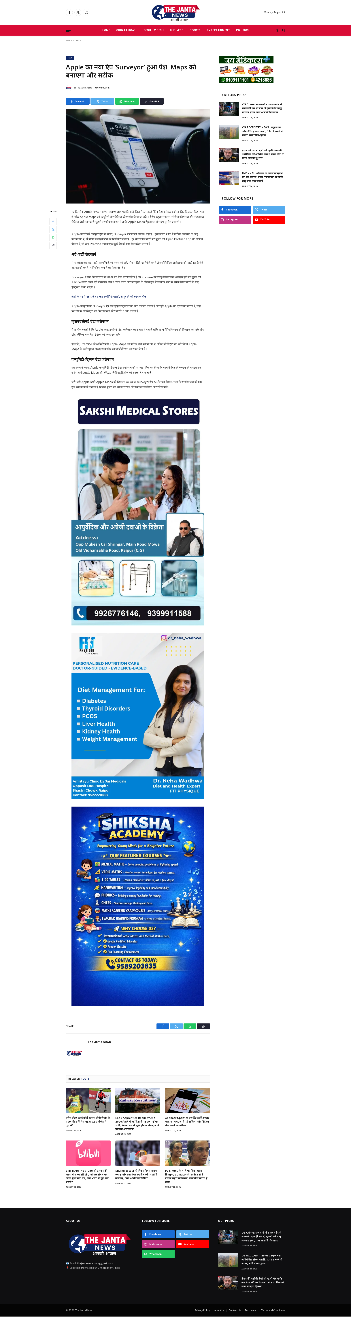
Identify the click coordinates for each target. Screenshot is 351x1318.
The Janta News (84, 88)
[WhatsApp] (53, 237)
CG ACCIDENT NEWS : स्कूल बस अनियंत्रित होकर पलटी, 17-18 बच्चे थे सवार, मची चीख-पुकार (262, 131)
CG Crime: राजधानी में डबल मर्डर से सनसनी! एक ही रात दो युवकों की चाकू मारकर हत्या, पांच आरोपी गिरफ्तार (262, 108)
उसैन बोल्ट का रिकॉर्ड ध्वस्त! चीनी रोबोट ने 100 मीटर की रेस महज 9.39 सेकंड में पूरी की (88, 1121)
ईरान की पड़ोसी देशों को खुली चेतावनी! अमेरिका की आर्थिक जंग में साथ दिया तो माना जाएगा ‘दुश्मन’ (263, 154)
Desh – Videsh (154, 30)
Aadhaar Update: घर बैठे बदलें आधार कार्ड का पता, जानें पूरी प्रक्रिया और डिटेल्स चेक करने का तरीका (187, 1121)
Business (177, 30)
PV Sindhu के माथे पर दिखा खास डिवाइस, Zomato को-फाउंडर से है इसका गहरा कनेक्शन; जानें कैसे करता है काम (186, 1176)
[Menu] (68, 30)
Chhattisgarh (126, 30)
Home (106, 30)
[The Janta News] (175, 12)
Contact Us (235, 1310)
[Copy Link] (53, 245)
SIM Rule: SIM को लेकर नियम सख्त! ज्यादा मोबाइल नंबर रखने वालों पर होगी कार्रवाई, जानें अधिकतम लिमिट (136, 1174)
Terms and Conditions (273, 1310)
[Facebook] (53, 221)
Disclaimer (251, 1310)
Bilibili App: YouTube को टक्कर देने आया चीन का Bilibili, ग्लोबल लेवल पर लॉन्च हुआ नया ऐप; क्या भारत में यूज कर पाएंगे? (87, 1176)
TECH (78, 40)
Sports (195, 30)
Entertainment (218, 30)
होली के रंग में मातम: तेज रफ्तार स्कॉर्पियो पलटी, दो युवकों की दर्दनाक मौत (108, 296)
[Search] (283, 30)
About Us (219, 1310)
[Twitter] (53, 229)
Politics (242, 30)
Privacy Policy (202, 1310)
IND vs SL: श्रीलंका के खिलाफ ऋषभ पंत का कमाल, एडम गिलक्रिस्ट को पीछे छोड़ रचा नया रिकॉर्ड (262, 177)
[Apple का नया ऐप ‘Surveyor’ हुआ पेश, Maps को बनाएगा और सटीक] (138, 156)
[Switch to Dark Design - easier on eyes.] (277, 30)
